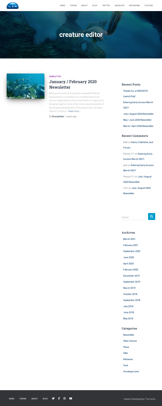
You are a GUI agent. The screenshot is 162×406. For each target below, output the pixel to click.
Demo (62, 5)
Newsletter (55, 76)
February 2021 (130, 245)
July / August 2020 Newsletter (138, 114)
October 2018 (130, 294)
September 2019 (131, 282)
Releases (128, 359)
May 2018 (128, 318)
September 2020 (131, 251)
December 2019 (131, 276)
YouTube (148, 5)
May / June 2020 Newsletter (137, 120)
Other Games (130, 341)
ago (71, 116)
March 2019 (129, 288)
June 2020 (128, 257)
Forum (73, 5)
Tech (125, 365)
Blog (94, 5)
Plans (126, 347)
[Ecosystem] (12, 6)
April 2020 (128, 263)
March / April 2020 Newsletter (138, 126)
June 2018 (128, 312)
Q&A (125, 353)
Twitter (106, 5)
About (84, 5)
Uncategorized (131, 371)
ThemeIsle (150, 399)
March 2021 (129, 239)
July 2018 (128, 306)
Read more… (74, 111)
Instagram (134, 5)
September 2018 (131, 300)
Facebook (119, 5)
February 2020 (130, 269)
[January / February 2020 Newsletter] (25, 86)
